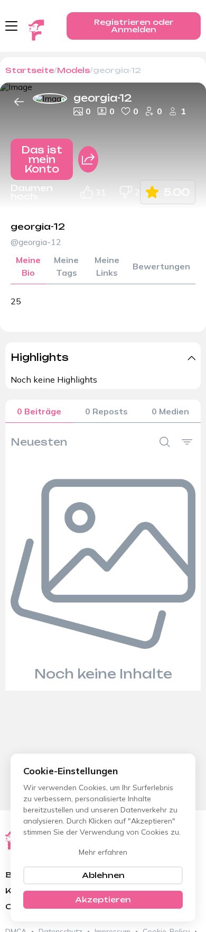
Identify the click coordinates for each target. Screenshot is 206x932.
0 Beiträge (39, 411)
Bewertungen (161, 266)
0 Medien (170, 411)
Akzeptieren (103, 899)
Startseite (29, 70)
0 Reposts (106, 411)
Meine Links (107, 266)
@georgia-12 (36, 242)
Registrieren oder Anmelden (134, 25)
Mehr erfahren (103, 852)
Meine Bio (28, 266)
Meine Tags (66, 266)
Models (73, 70)
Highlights (40, 357)
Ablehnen (103, 875)
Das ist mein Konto (41, 159)
